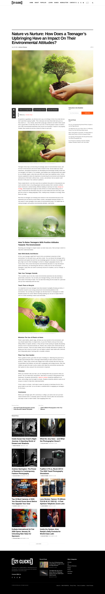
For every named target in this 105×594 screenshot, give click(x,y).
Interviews (70, 571)
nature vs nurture (43, 377)
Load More (38, 543)
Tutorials (70, 573)
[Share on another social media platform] (14, 116)
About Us (58, 585)
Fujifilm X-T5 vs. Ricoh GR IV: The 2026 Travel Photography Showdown (51, 471)
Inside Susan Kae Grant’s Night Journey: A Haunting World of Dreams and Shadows (24, 441)
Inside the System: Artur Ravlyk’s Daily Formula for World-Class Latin (50, 531)
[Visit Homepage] (17, 2)
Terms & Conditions (81, 585)
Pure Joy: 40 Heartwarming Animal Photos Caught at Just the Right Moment (56, 564)
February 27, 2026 (53, 443)
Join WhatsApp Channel (39, 109)
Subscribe (87, 113)
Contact (72, 2)
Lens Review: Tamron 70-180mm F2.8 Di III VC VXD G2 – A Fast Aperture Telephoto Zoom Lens (52, 501)
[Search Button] (92, 2)
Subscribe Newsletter (53, 109)
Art (42, 525)
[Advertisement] (52, 18)
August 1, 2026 (25, 445)
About (37, 2)
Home (31, 2)
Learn (50, 2)
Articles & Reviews (23, 47)
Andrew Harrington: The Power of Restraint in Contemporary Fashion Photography (24, 471)
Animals (69, 562)
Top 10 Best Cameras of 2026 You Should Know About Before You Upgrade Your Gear (24, 501)
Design (69, 567)
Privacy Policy (73, 585)
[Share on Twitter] (14, 113)
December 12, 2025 (53, 536)
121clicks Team (29, 114)
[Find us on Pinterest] (83, 2)
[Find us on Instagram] (78, 2)
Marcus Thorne (44, 475)
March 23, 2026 (53, 475)
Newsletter (64, 2)
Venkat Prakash (16, 445)
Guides (56, 2)
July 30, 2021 (14, 47)
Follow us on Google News (25, 109)
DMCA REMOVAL (65, 585)
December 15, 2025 (25, 538)
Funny (69, 569)
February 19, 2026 (25, 475)
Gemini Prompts (89, 585)
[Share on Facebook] (14, 109)
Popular (43, 2)
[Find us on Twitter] (80, 2)
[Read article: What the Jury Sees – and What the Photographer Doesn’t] (52, 428)
